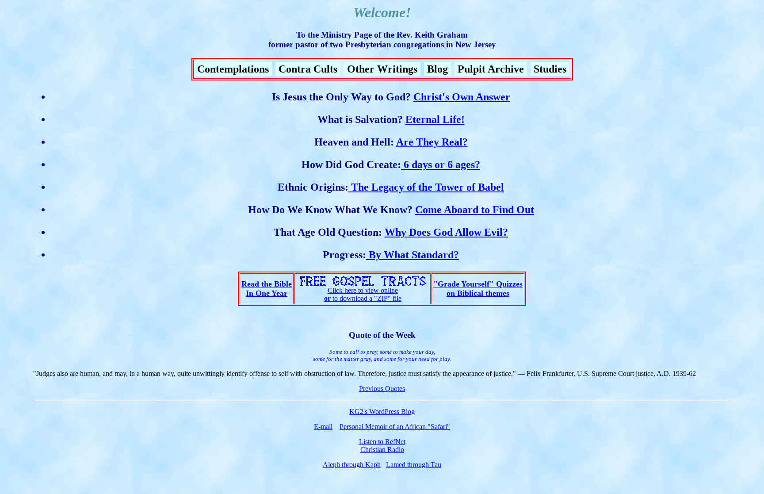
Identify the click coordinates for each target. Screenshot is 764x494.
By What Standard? (412, 254)
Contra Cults (308, 69)
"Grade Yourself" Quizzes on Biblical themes (478, 289)
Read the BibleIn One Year (266, 289)
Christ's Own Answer (461, 97)
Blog (437, 69)
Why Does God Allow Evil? (446, 232)
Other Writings (382, 69)
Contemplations (233, 69)
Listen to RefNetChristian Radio (382, 445)
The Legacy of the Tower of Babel (426, 187)
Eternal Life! (435, 119)
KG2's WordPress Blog (382, 411)
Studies (550, 69)
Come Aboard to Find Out (474, 209)
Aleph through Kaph (352, 464)
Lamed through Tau (413, 464)
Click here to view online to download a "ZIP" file (362, 294)
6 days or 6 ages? (440, 164)
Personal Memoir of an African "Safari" (395, 426)
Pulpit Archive (491, 69)
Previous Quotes (382, 388)
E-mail (323, 426)
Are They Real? (432, 142)
